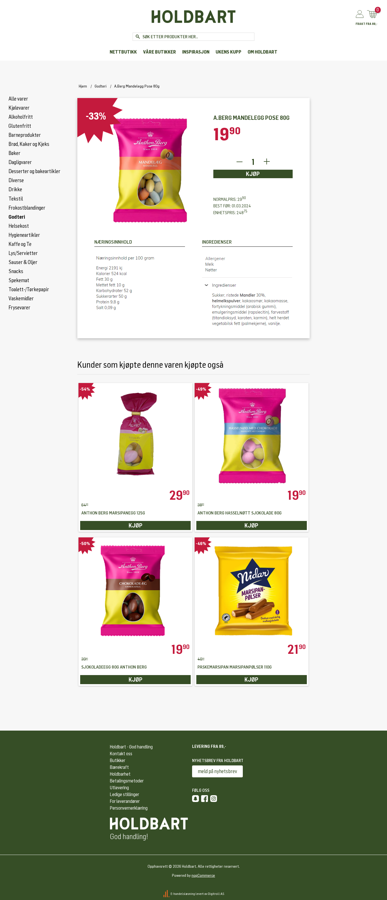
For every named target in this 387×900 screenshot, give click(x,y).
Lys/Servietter (23, 253)
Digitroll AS (216, 894)
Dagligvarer (20, 162)
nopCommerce (203, 875)
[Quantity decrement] (239, 162)
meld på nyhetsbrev (217, 771)
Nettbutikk (123, 52)
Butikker (117, 760)
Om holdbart (262, 52)
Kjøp (253, 174)
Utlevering (119, 787)
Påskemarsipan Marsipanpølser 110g (234, 667)
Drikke (15, 189)
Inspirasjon (195, 52)
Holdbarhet (120, 774)
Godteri (16, 217)
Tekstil (15, 199)
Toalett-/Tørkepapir (28, 289)
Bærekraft (119, 767)
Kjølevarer (18, 108)
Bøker (14, 153)
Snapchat (195, 798)
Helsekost (18, 226)
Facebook (204, 798)
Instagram (213, 798)
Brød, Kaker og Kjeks (28, 144)
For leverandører (125, 801)
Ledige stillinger (124, 794)
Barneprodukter (24, 135)
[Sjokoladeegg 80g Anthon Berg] (135, 590)
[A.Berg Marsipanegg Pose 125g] (135, 436)
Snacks (15, 271)
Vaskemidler (21, 298)
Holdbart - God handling (131, 747)
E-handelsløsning (183, 894)
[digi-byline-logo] (167, 894)
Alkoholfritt (20, 117)
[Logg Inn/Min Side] (359, 14)
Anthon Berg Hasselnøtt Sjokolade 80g (239, 513)
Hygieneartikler (24, 235)
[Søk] (138, 37)
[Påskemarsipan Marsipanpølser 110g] (251, 590)
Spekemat (18, 280)
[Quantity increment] (267, 162)
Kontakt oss (121, 753)
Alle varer (18, 99)
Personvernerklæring (129, 808)
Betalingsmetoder (127, 781)
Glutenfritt (19, 126)
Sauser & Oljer (22, 262)
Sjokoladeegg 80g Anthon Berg (114, 667)
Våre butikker (159, 52)
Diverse (16, 180)
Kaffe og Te (19, 244)
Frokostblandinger (26, 208)
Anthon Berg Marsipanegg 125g (113, 513)
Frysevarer (19, 308)
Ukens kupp (228, 52)
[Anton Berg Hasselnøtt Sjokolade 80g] (251, 436)
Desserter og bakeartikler (34, 171)
